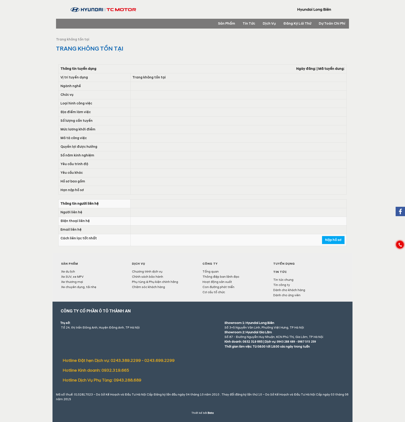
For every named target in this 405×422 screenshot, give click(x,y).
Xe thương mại (72, 282)
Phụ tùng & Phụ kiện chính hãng (155, 282)
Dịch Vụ (138, 264)
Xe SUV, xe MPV (72, 277)
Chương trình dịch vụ (147, 272)
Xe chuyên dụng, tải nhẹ (78, 287)
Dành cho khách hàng (289, 290)
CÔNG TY (210, 264)
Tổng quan (210, 272)
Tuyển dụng (284, 264)
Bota (211, 413)
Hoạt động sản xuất (217, 282)
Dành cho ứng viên (286, 295)
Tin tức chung (283, 280)
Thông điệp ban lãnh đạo (220, 277)
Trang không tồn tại (72, 39)
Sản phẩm (69, 264)
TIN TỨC (280, 272)
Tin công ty (281, 285)
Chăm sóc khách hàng (148, 287)
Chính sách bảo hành (147, 277)
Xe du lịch (68, 272)
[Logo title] (202, 10)
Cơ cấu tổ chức (213, 292)
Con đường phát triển (218, 287)
